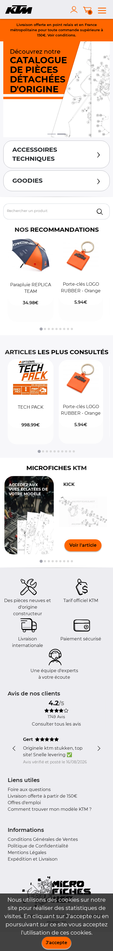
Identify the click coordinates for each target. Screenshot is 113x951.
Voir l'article (83, 545)
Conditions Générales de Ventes (43, 839)
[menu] (102, 9)
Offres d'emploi (24, 802)
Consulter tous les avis (56, 724)
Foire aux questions (29, 789)
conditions (65, 35)
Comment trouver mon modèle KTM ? (50, 809)
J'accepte (56, 942)
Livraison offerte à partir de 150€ (42, 796)
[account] (75, 9)
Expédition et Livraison (33, 859)
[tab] (41, 328)
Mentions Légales (27, 852)
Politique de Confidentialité (38, 846)
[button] (30, 279)
